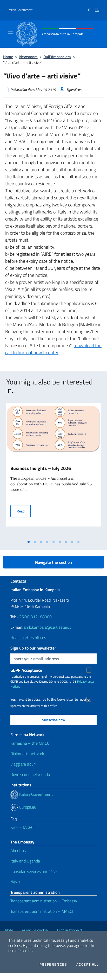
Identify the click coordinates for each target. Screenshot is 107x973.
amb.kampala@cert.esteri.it (47, 627)
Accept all (87, 964)
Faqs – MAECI (22, 827)
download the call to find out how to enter (53, 349)
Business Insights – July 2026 (40, 468)
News (15, 882)
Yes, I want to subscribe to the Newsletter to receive (50, 699)
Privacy (82, 681)
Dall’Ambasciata (57, 57)
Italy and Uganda (25, 861)
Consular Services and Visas (34, 871)
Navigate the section (53, 562)
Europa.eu (27, 807)
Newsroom (28, 57)
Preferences (53, 964)
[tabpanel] (53, 470)
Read (24, 511)
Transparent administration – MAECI (41, 911)
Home (8, 57)
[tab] (29, 542)
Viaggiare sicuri (23, 764)
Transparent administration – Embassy (43, 901)
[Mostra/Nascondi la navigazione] (10, 33)
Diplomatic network (27, 753)
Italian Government (20, 10)
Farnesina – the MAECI (30, 743)
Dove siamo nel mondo (30, 774)
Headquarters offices (28, 637)
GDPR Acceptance (26, 670)
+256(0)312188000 (34, 617)
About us (18, 850)
